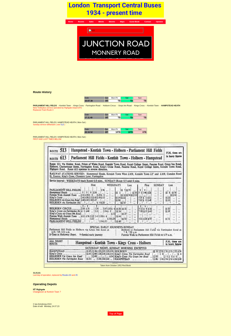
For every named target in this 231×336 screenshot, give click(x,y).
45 (76, 275)
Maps (122, 22)
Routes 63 (66, 275)
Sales (91, 22)
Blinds (101, 22)
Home (70, 22)
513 (62, 125)
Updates (159, 22)
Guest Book (134, 22)
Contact (147, 22)
